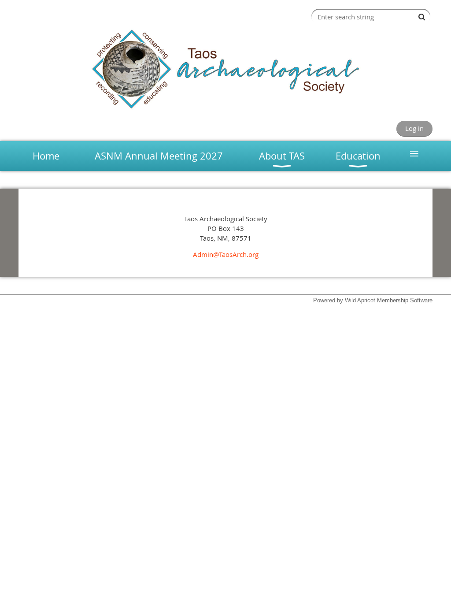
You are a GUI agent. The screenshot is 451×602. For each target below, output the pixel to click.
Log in (414, 128)
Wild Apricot (360, 300)
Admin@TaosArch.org (226, 254)
